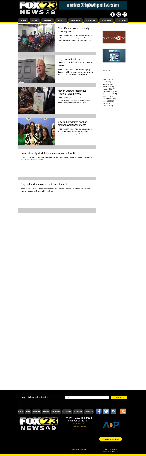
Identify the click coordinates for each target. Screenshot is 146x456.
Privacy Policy (75, 449)
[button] (35, 20)
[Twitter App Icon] (106, 411)
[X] (124, 14)
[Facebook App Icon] (99, 411)
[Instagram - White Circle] (118, 14)
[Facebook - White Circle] (112, 14)
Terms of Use (83, 449)
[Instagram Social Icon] (113, 411)
